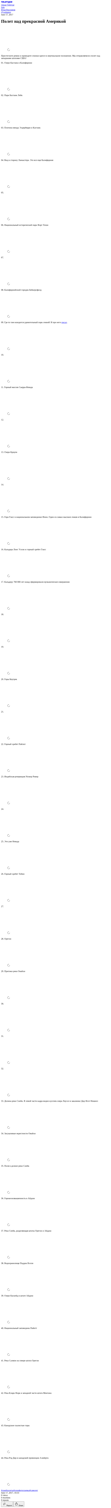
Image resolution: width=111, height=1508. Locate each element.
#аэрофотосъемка (22, 1490)
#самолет (34, 1490)
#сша (3, 1490)
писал (64, 322)
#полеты (10, 1490)
